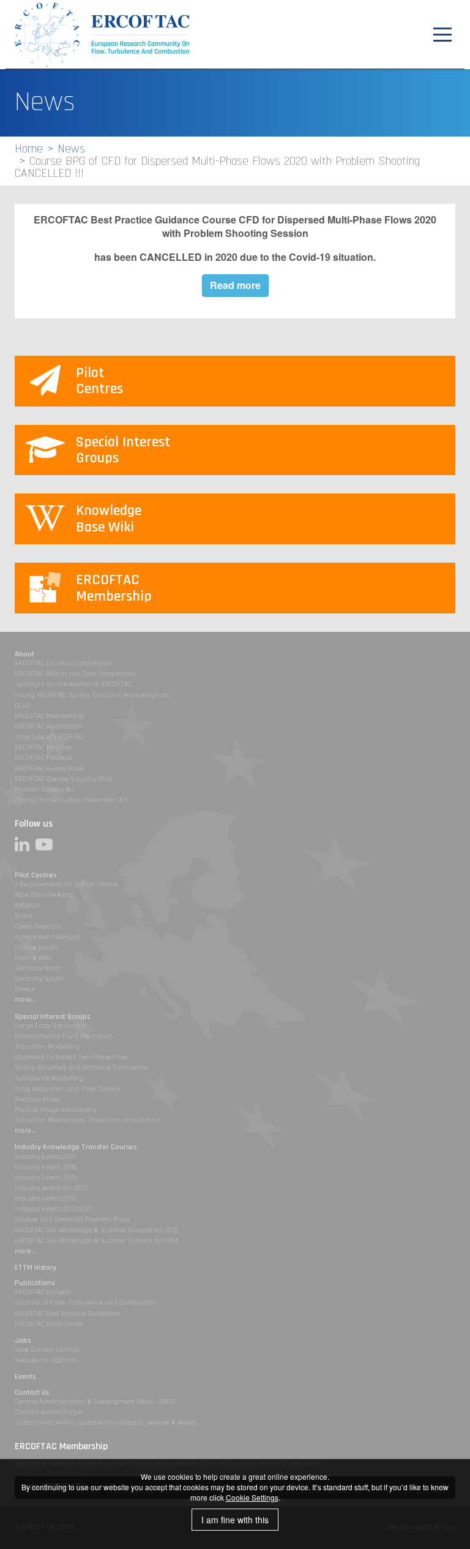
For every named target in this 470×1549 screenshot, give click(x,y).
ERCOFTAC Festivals (43, 757)
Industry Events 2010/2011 (53, 1208)
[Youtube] (47, 844)
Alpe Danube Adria (44, 894)
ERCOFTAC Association (48, 726)
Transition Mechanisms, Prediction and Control (87, 1120)
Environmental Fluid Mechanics (64, 1036)
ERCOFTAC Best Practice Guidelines (67, 1313)
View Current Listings (47, 1349)
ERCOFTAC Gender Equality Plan (64, 779)
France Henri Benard (47, 937)
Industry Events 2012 (45, 1198)
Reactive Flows (37, 1099)
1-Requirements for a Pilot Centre (66, 884)
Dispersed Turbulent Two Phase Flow (71, 1057)
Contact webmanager (49, 1412)
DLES (23, 705)
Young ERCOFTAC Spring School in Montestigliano (93, 695)
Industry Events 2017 (45, 1156)
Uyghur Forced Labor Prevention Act (71, 800)
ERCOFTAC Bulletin (43, 1292)
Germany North (38, 968)
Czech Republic (38, 926)
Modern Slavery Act (45, 789)
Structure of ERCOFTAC (49, 736)
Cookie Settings (252, 1497)
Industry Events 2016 (45, 1167)
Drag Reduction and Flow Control (68, 1088)
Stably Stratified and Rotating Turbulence (81, 1067)
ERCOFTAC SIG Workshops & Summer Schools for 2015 (96, 1230)
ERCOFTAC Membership (49, 716)
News (71, 149)
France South (36, 947)
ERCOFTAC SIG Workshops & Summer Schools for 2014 (96, 1240)
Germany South (39, 978)
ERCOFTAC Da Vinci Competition (63, 663)
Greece (25, 989)
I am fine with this (235, 1519)
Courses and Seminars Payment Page (72, 1219)
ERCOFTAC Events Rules (49, 768)
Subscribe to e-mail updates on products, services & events (106, 1422)
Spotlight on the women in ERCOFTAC (73, 684)
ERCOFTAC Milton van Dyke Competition (75, 673)
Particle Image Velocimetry (56, 1109)
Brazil (23, 915)
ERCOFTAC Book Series (49, 1324)
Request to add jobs (46, 1360)
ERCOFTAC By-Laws (43, 747)
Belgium (27, 905)
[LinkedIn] (25, 844)
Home (29, 149)
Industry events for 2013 (51, 1188)
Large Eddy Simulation (51, 1025)
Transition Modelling (47, 1046)
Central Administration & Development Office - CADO (95, 1401)
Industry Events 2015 (45, 1177)
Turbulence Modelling (49, 1078)
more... (26, 999)
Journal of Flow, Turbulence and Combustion (86, 1302)
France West (33, 957)
